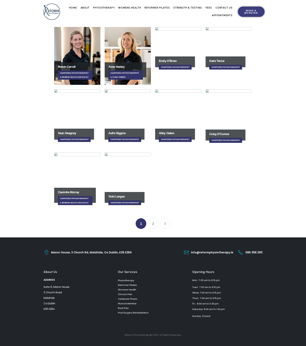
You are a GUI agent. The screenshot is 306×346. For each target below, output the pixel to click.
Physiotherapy (104, 7)
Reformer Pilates (157, 7)
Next (165, 223)
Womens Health (129, 7)
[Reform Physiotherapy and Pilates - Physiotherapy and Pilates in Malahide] (51, 12)
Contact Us (224, 7)
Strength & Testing (187, 7)
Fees (209, 7)
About (85, 7)
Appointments (222, 15)
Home (73, 7)
